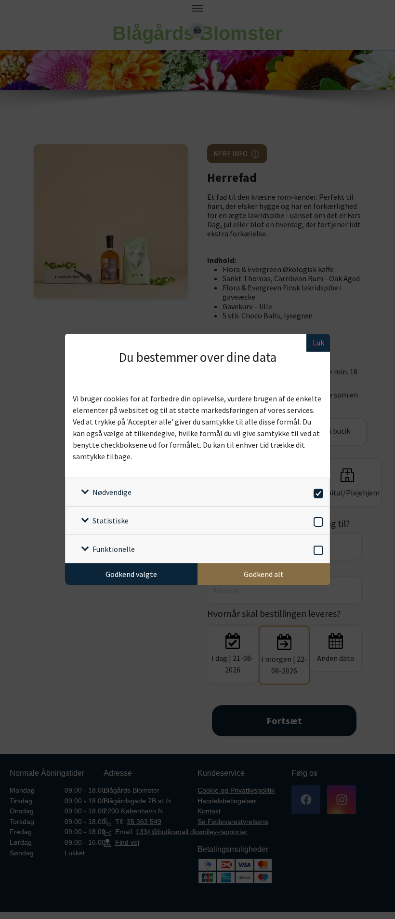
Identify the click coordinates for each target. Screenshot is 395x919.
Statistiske (110, 520)
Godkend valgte (131, 574)
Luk (318, 342)
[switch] (317, 492)
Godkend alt (264, 574)
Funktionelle (113, 549)
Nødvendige (112, 492)
